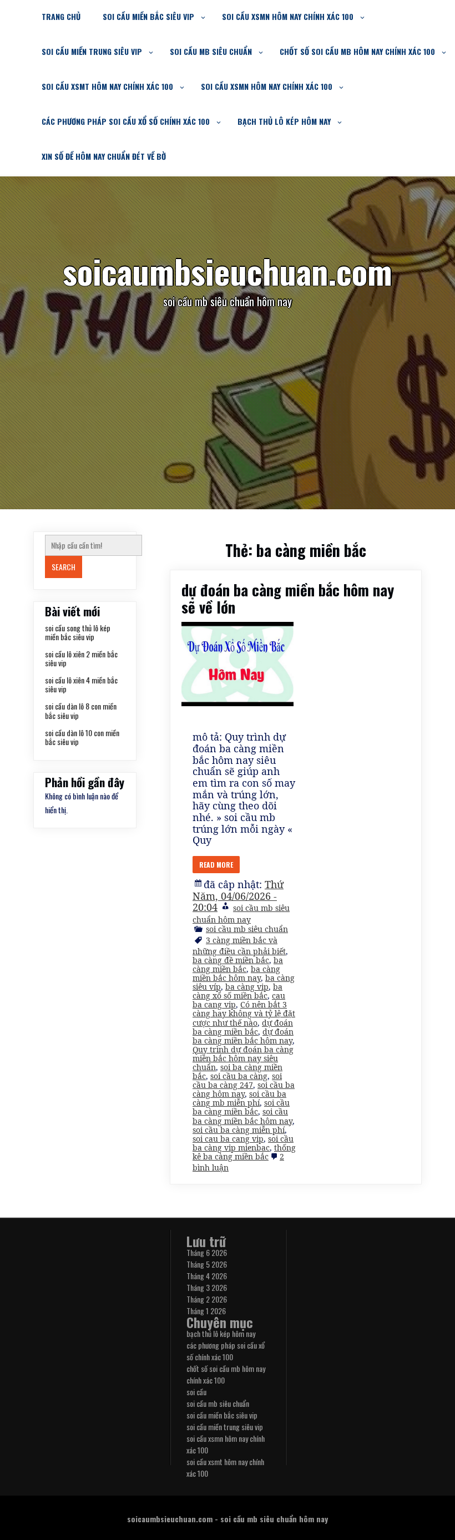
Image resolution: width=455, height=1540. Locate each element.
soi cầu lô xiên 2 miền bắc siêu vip (81, 658)
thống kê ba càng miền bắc (244, 1152)
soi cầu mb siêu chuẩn (211, 51)
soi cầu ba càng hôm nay (244, 1089)
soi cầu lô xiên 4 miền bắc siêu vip (81, 684)
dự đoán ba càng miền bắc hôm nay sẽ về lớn (287, 598)
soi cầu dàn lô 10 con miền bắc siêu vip (82, 737)
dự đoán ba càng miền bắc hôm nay (243, 1036)
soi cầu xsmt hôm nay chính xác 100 (107, 86)
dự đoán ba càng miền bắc (243, 1027)
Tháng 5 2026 (206, 1264)
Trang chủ (61, 16)
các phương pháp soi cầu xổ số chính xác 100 (126, 121)
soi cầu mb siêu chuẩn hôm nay (241, 914)
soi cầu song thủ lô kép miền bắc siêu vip (77, 632)
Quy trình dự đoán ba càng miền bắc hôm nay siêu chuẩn (243, 1058)
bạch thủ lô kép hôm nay (284, 121)
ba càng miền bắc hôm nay (236, 973)
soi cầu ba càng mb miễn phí (239, 1098)
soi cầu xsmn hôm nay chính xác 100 (287, 16)
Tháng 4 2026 (206, 1275)
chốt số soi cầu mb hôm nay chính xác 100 (357, 51)
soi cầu (196, 1391)
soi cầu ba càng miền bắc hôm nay (242, 1116)
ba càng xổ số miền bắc (237, 991)
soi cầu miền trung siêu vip (92, 51)
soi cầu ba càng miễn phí (239, 1129)
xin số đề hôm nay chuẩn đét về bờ (104, 156)
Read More (216, 864)
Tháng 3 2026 (206, 1287)
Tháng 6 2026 (206, 1252)
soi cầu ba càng (238, 1076)
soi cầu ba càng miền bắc (241, 1107)
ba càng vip (247, 986)
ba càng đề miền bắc (231, 960)
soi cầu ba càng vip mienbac (243, 1143)
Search (63, 567)
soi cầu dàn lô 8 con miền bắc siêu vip (81, 710)
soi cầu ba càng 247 (237, 1080)
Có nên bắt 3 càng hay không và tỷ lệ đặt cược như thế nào (244, 1013)
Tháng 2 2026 (206, 1299)
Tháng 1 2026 (206, 1310)
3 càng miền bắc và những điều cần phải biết (239, 945)
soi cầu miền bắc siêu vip (148, 16)
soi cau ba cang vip (228, 1138)
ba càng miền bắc (238, 964)
